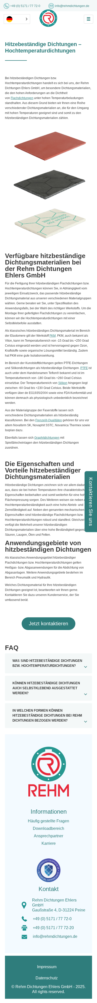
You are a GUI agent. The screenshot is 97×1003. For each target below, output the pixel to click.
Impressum (46, 967)
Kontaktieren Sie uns (91, 501)
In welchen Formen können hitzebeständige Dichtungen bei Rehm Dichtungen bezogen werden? (47, 715)
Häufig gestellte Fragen (48, 821)
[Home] (48, 18)
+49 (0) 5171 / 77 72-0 (25, 6)
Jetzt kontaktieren (48, 623)
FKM (52, 335)
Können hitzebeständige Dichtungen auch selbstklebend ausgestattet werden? (46, 688)
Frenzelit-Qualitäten (48, 420)
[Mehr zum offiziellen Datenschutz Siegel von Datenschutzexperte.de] (50, 867)
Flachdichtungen (22, 98)
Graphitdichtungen (46, 437)
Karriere (49, 843)
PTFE (84, 368)
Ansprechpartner (48, 836)
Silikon (62, 383)
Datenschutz (47, 978)
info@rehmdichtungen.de (55, 936)
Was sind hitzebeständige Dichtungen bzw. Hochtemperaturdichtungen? (47, 663)
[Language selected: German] (17, 19)
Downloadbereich (48, 828)
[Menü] (88, 19)
